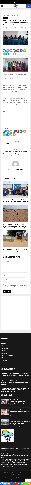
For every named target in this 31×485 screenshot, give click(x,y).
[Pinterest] (17, 50)
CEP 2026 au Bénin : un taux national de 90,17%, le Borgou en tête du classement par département (15, 382)
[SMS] (10, 53)
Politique (3, 358)
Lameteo (3, 363)
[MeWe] (21, 50)
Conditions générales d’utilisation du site (15, 480)
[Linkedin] (14, 50)
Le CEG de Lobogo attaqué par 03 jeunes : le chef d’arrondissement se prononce (15, 250)
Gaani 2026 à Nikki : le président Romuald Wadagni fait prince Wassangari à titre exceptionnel (19, 401)
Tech (2, 365)
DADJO (3, 388)
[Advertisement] (15, 313)
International (4, 348)
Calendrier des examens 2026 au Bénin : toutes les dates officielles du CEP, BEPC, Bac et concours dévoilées (15, 375)
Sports (3, 350)
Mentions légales (20, 477)
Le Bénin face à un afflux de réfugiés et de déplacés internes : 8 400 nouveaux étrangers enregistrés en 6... (20, 422)
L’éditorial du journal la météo (15, 144)
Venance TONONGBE (9, 27)
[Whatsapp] (4, 53)
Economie (4, 360)
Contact (13, 477)
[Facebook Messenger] (7, 53)
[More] (14, 53)
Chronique (4, 353)
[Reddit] (10, 50)
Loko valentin (5, 373)
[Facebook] (4, 50)
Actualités (3, 343)
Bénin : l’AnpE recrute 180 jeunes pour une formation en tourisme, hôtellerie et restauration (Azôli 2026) (15, 389)
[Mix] (24, 50)
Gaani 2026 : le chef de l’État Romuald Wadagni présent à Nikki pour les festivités (19, 411)
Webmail (7, 477)
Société (3, 345)
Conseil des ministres (7, 355)
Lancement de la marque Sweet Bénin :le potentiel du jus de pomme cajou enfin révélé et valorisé (15, 154)
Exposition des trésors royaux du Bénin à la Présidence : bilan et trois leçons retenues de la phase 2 (15, 201)
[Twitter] (7, 50)
